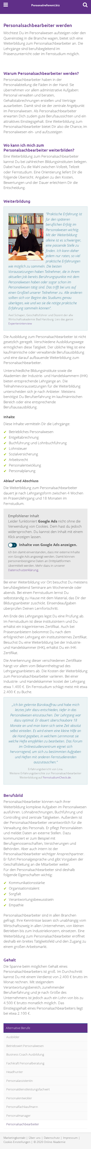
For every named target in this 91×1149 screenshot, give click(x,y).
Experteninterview (20, 323)
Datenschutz (52, 1138)
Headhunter (14, 1072)
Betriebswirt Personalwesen (25, 1046)
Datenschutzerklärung (23, 570)
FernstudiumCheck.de (57, 777)
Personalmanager (18, 1115)
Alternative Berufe (18, 1028)
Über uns (35, 1138)
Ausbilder (12, 1037)
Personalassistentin (19, 1081)
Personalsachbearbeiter (22, 1124)
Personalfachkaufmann (22, 1107)
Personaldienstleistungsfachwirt (28, 1089)
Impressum (70, 1138)
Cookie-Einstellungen (17, 1142)
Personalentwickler (19, 1098)
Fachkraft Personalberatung (25, 1063)
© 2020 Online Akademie (50, 1142)
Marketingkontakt (14, 1138)
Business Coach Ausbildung (25, 1054)
